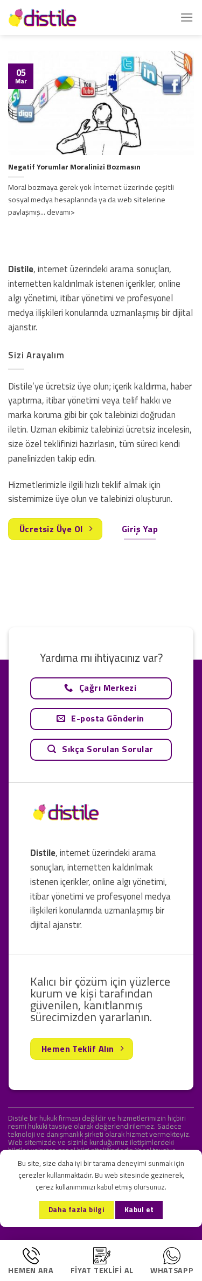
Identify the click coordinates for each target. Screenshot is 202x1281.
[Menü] (187, 17)
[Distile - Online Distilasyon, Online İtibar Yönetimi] (62, 17)
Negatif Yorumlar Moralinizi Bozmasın (74, 167)
